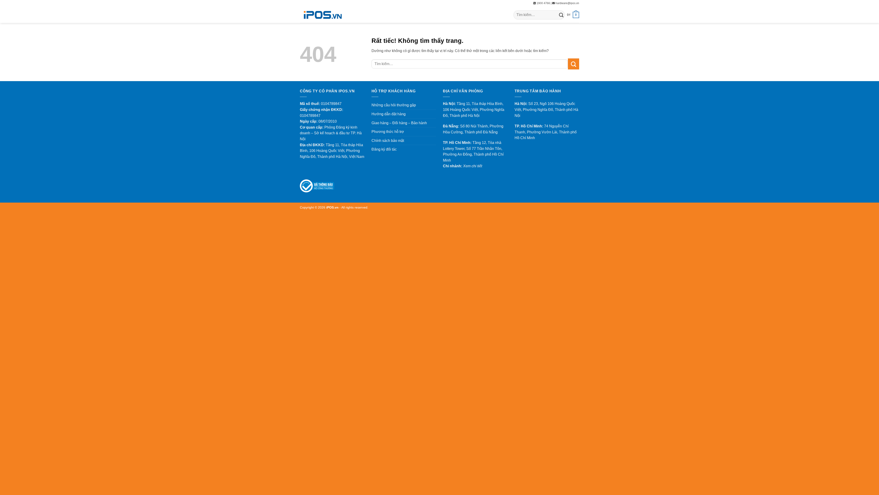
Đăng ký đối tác (384, 149)
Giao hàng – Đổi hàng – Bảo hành (399, 123)
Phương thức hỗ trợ (388, 132)
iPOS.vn (332, 207)
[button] (573, 14)
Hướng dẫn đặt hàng (389, 114)
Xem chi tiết (472, 166)
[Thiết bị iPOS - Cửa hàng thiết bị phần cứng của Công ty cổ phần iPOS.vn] (323, 14)
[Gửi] (561, 14)
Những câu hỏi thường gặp (394, 105)
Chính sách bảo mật (388, 141)
